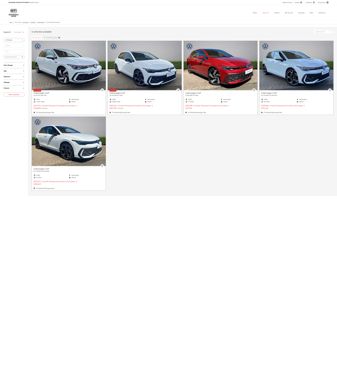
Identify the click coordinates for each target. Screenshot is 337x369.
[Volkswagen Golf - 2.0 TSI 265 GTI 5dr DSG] (296, 65)
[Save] (102, 90)
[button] (59, 37)
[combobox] (14, 40)
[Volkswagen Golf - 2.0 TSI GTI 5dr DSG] (69, 65)
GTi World (32, 22)
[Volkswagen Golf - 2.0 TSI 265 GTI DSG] (145, 65)
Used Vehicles (40, 22)
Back (11, 22)
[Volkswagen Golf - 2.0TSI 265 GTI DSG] (221, 65)
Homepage (26, 22)
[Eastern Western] (13, 13)
